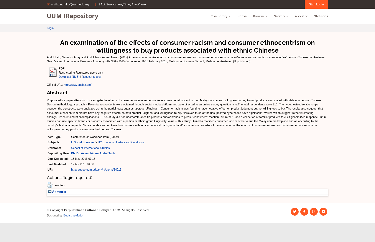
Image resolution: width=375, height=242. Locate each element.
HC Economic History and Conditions (121, 142)
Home (242, 16)
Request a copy (92, 76)
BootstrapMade (72, 215)
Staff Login (316, 4)
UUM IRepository (72, 16)
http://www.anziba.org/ (78, 84)
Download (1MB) (69, 76)
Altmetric (58, 192)
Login (50, 28)
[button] (49, 185)
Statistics (321, 16)
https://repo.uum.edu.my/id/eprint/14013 (96, 169)
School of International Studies (90, 148)
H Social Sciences (82, 142)
